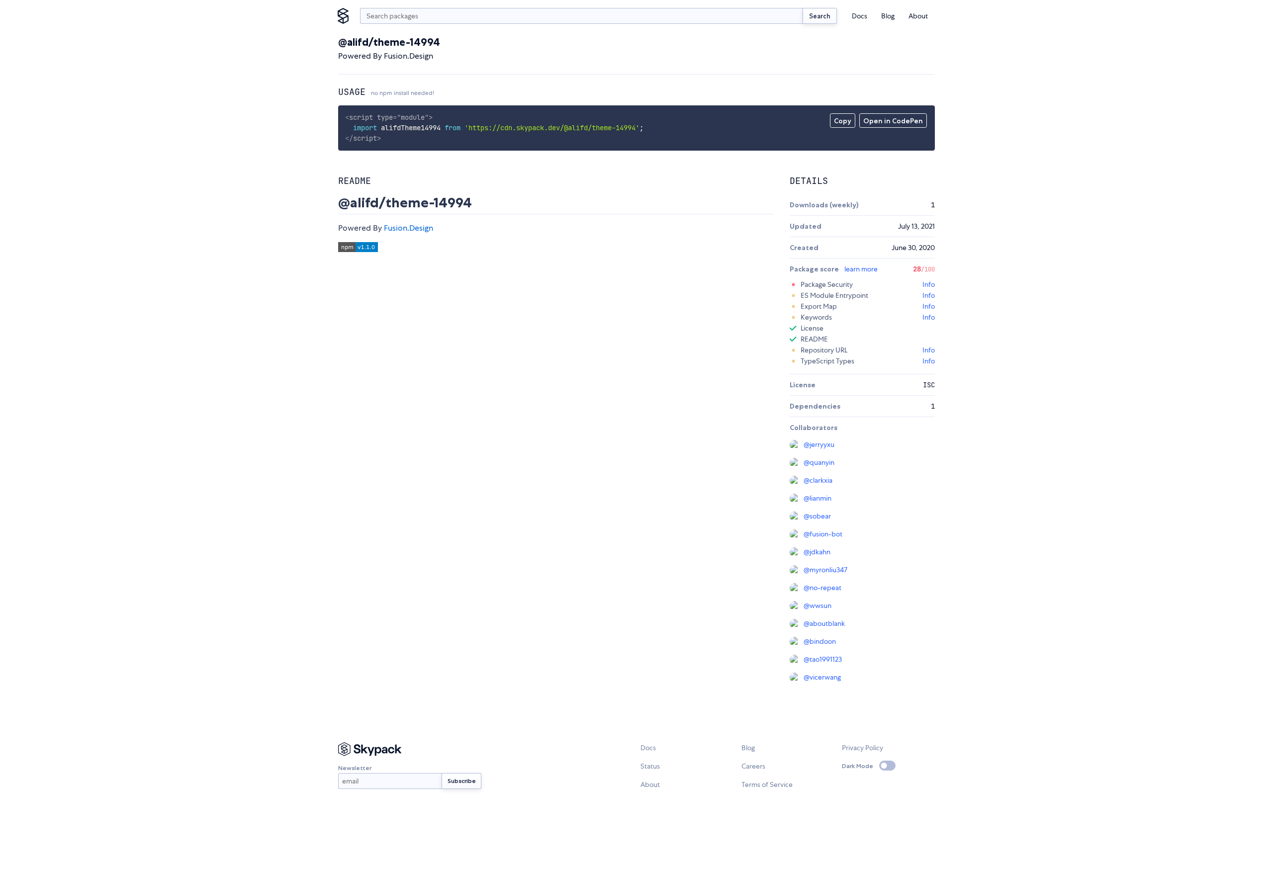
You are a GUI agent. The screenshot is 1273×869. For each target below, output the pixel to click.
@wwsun (817, 605)
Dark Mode (857, 766)
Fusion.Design (408, 228)
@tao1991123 (823, 659)
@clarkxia (818, 480)
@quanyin (819, 462)
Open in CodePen (893, 120)
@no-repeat (822, 587)
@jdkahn (817, 551)
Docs (859, 15)
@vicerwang (822, 677)
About (918, 15)
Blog (888, 15)
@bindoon (820, 641)
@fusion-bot (823, 533)
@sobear (817, 516)
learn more (861, 268)
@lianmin (817, 498)
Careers (753, 766)
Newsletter (354, 768)
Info (928, 284)
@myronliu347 (825, 569)
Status (650, 766)
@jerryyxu (819, 444)
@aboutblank (824, 623)
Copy (842, 120)
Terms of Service (767, 784)
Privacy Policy (862, 747)
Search (819, 16)
